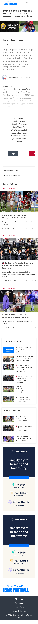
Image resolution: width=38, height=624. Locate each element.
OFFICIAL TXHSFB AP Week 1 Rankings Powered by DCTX (25, 350)
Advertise (19, 603)
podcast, (17, 92)
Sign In (13, 154)
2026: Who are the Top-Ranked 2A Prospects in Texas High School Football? (24, 390)
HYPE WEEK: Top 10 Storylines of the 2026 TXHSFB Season (23, 399)
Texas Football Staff (15, 77)
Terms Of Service (19, 611)
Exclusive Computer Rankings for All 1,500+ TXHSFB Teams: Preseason (17, 265)
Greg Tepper (26, 92)
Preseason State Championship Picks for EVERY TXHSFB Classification (24, 368)
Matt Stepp (7, 95)
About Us (19, 599)
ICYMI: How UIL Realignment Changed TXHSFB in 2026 (23, 419)
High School (9, 189)
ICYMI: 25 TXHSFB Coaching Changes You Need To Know (23, 438)
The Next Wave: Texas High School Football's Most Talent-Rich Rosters (25, 358)
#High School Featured (12, 175)
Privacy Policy (19, 607)
